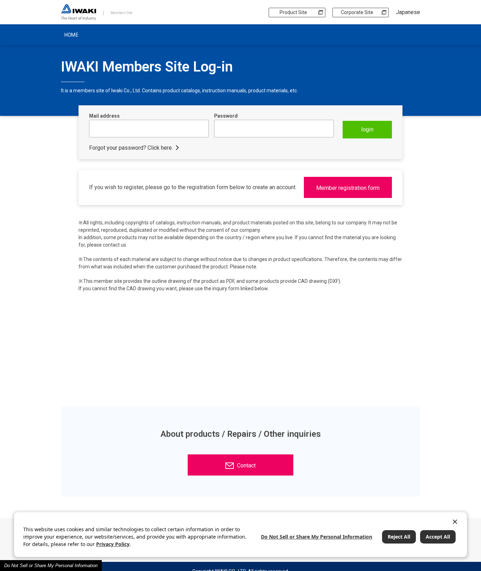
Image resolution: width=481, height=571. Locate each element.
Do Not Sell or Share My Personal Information (51, 565)
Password (226, 116)
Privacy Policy (113, 544)
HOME (71, 35)
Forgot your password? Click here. (131, 147)
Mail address (104, 116)
